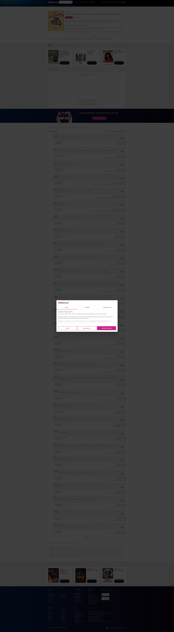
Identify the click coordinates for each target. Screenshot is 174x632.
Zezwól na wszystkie (106, 328)
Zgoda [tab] (66, 307)
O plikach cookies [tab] (107, 307)
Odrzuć (67, 328)
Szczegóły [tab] (87, 307)
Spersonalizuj (86, 328)
